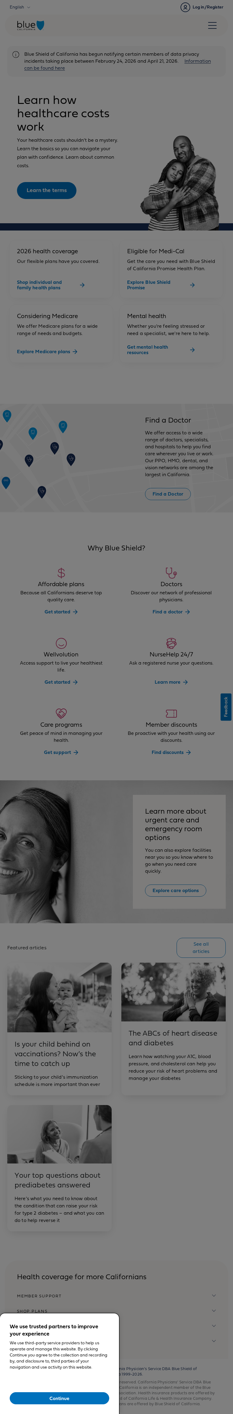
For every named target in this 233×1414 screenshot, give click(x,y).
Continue (59, 1398)
